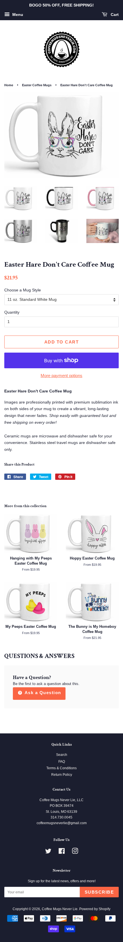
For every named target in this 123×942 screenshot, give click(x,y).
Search (61, 755)
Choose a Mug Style (22, 290)
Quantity (11, 312)
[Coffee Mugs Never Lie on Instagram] (75, 852)
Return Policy (61, 775)
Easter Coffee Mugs (36, 85)
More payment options (61, 375)
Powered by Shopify (94, 909)
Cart (114, 14)
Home (8, 85)
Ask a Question (42, 692)
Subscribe (99, 892)
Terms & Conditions (61, 768)
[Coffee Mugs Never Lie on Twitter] (48, 852)
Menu (17, 14)
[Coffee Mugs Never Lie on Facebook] (61, 852)
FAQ (61, 762)
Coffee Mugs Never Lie (60, 909)
